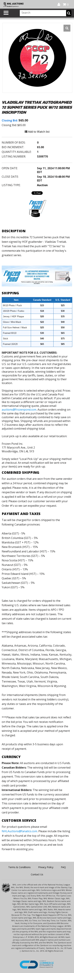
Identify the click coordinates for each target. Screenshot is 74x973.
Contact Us (37, 874)
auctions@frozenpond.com (19, 409)
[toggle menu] (6, 13)
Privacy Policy (45, 867)
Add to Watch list (38, 132)
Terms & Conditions (19, 867)
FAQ (63, 867)
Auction (42, 185)
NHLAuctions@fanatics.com (19, 831)
